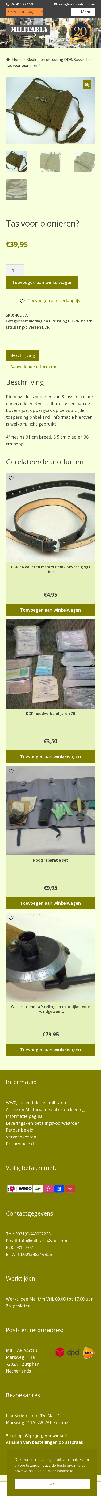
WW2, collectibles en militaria (36, 1102)
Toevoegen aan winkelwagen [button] (50, 610)
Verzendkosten (21, 1137)
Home (17, 59)
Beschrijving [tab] (22, 355)
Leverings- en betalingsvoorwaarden (43, 1123)
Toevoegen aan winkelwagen (42, 282)
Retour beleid (19, 1130)
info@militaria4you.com (43, 1240)
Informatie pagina (24, 1116)
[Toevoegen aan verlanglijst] (11, 478)
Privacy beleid (20, 1143)
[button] (87, 84)
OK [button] (52, 1484)
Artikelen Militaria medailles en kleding (45, 1109)
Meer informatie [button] (60, 1471)
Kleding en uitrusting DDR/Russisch (58, 59)
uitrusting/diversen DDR (28, 327)
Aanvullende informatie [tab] (34, 366)
